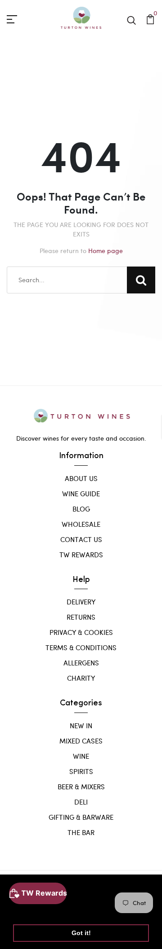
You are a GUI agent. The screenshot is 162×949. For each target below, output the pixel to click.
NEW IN (81, 725)
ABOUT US (81, 478)
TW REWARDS (81, 554)
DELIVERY (81, 601)
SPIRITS (81, 771)
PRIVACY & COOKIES (81, 632)
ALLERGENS (81, 662)
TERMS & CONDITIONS (81, 647)
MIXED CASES (81, 740)
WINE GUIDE (81, 493)
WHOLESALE (81, 524)
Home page (105, 250)
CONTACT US (81, 539)
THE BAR (81, 832)
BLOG (81, 508)
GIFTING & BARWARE (81, 817)
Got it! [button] (81, 932)
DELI (81, 801)
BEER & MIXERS (81, 786)
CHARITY (81, 677)
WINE (81, 756)
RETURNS (81, 616)
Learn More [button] (32, 910)
